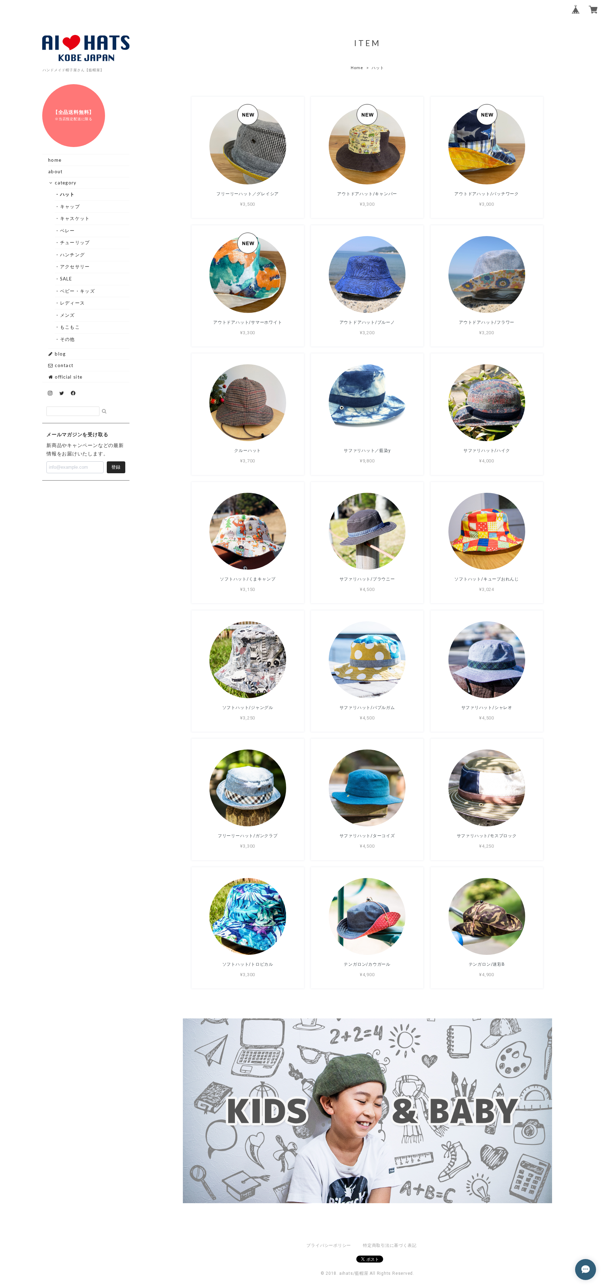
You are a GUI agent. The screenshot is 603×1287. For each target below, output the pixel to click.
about (55, 171)
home (54, 160)
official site (67, 377)
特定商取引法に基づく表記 (389, 1245)
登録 (115, 467)
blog (59, 354)
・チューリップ (75, 242)
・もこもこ (70, 327)
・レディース (72, 303)
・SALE (66, 278)
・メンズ (67, 315)
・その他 (67, 339)
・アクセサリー (75, 266)
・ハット (67, 194)
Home (357, 68)
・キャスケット (75, 218)
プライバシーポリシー (328, 1245)
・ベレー (67, 230)
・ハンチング (72, 254)
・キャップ (70, 206)
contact (63, 365)
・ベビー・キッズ (77, 291)
